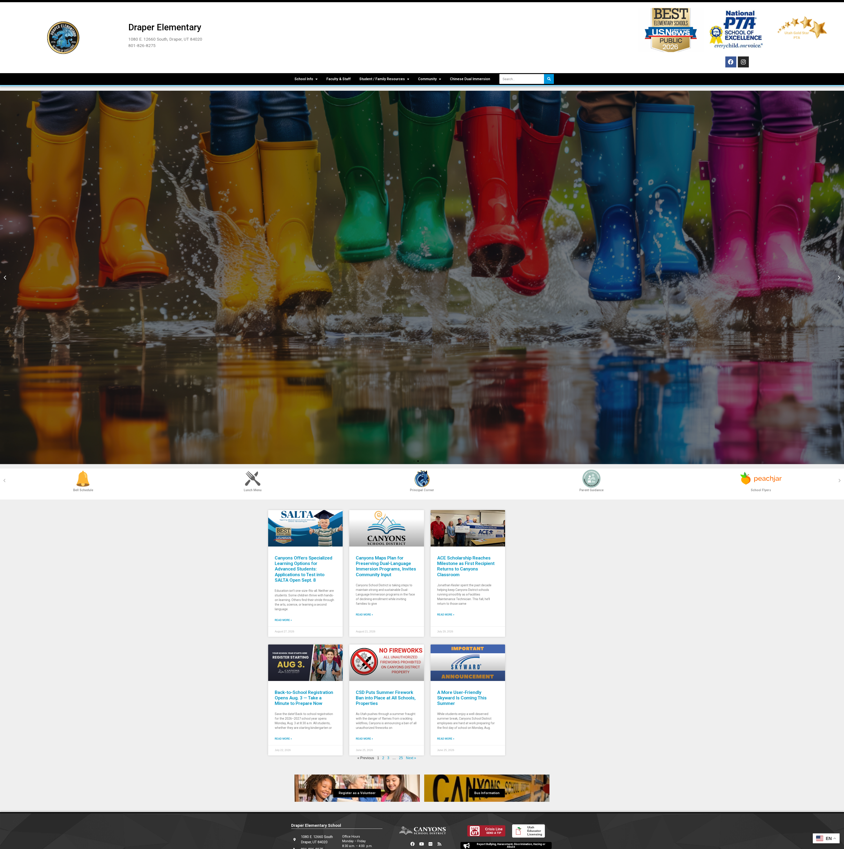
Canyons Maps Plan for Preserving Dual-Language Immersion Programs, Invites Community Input (386, 566)
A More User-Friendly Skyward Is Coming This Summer (462, 698)
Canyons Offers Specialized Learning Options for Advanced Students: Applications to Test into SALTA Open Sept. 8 (303, 569)
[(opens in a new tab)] (305, 528)
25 (401, 758)
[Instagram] (743, 61)
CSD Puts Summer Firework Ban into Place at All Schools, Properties (386, 698)
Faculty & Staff (338, 79)
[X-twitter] (403, 844)
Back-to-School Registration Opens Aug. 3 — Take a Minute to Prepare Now (304, 698)
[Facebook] (730, 61)
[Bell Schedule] (83, 479)
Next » (411, 758)
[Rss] (439, 844)
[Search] (549, 79)
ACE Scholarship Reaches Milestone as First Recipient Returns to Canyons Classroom (466, 566)
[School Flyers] (761, 479)
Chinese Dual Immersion (470, 79)
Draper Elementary (164, 27)
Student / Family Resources (382, 79)
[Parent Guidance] (591, 479)
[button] (5, 277)
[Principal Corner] (422, 479)
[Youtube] (421, 844)
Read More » (283, 620)
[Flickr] (430, 844)
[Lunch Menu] (252, 479)
